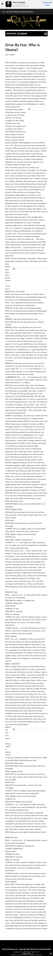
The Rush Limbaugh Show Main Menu (19, 12)
